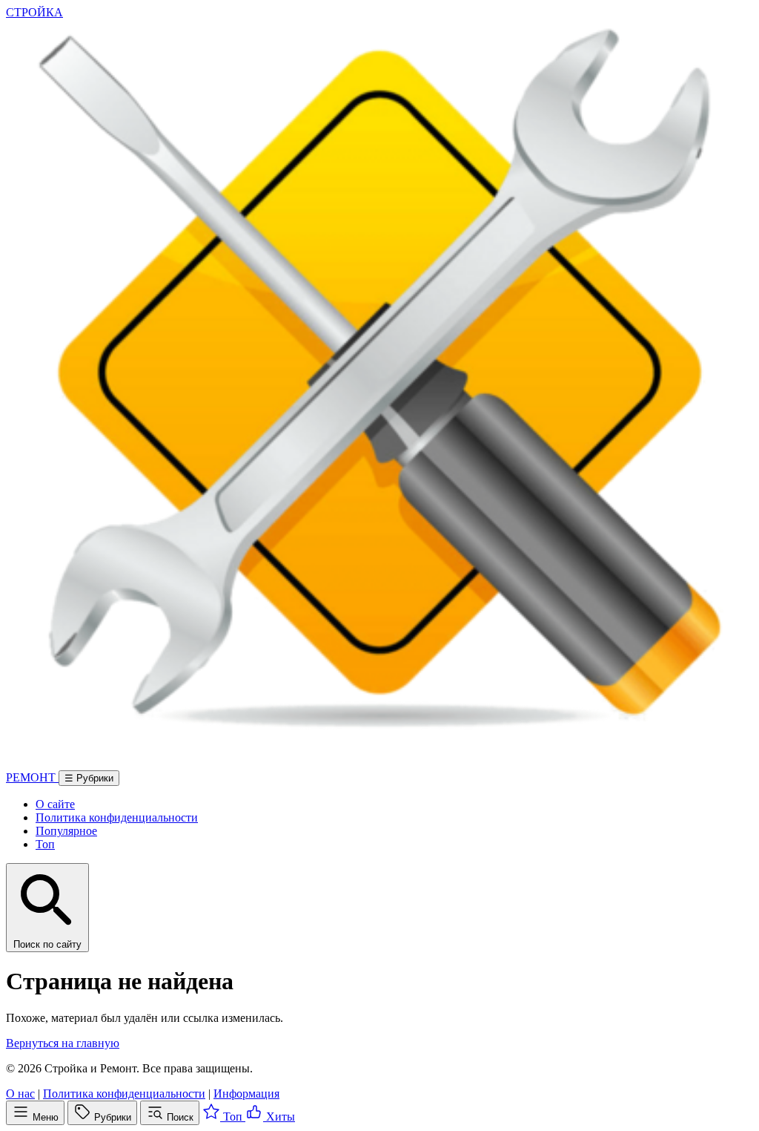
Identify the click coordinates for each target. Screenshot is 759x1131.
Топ (45, 844)
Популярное (66, 831)
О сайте (55, 804)
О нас (20, 1093)
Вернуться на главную (62, 1043)
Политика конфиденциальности (117, 817)
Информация (246, 1093)
